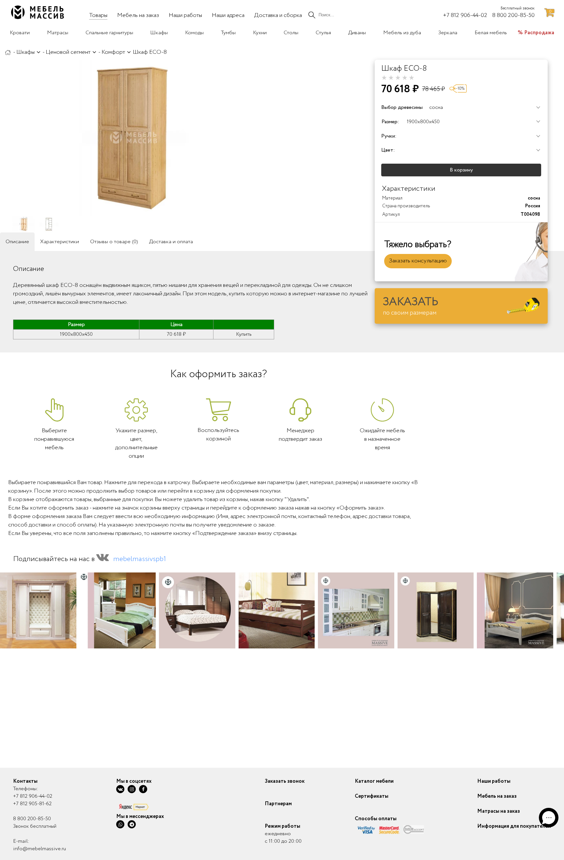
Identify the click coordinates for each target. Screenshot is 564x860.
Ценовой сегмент (68, 52)
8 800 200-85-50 (32, 819)
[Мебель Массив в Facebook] (143, 789)
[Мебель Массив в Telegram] (132, 824)
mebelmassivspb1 (139, 559)
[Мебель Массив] (8, 52)
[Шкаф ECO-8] (133, 138)
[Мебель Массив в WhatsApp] (120, 824)
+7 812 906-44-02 (32, 796)
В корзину (461, 170)
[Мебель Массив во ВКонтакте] (120, 789)
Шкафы (25, 52)
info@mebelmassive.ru (39, 849)
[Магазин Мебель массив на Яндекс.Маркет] (140, 807)
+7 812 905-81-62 (32, 804)
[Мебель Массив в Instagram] (132, 789)
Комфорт (113, 52)
